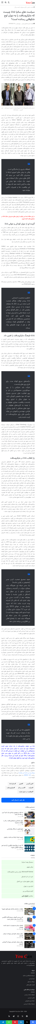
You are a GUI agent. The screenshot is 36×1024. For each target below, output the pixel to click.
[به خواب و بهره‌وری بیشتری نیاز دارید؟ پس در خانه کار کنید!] (29, 815)
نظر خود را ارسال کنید (18, 800)
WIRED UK (27, 775)
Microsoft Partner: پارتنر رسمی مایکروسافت (20, 872)
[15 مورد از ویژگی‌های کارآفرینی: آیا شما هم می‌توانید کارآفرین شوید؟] (29, 848)
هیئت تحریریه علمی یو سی (27, 23)
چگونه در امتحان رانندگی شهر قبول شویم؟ (12, 909)
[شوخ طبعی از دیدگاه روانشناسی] (29, 831)
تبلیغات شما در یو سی (29, 995)
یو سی (33, 961)
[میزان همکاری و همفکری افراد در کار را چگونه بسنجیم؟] (29, 823)
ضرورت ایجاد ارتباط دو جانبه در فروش (13, 837)
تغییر (20, 784)
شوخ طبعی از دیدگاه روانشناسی (15, 829)
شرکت (30, 788)
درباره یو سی (32, 979)
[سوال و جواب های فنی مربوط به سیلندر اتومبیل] (29, 936)
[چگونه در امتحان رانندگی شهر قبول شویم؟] (29, 911)
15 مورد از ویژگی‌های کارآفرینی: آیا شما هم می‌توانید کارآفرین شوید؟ (12, 847)
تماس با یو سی (31, 998)
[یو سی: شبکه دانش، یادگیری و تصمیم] (27, 2)
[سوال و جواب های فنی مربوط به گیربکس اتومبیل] (29, 944)
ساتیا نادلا (12, 784)
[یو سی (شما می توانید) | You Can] (18, 956)
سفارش (27, 896)
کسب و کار (17, 7)
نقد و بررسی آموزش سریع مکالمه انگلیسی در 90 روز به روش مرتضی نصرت (12, 918)
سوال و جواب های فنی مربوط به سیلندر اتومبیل (13, 935)
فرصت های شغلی (30, 985)
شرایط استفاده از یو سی (29, 1004)
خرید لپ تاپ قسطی (27, 877)
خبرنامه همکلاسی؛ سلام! (29, 976)
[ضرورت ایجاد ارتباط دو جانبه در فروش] (29, 839)
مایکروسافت (10, 788)
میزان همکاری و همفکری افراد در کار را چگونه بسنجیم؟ (13, 822)
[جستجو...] (5, 3)
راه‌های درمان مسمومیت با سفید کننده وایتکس (13, 927)
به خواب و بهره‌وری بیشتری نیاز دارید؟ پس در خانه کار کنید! (12, 813)
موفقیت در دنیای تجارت (25, 792)
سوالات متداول (31, 982)
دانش (28, 7)
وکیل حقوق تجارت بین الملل (25, 881)
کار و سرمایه (23, 7)
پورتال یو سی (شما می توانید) (27, 773)
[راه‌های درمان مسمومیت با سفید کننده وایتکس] (29, 928)
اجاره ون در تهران (28, 886)
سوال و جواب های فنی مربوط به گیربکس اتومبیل (12, 943)
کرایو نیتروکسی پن (28, 891)
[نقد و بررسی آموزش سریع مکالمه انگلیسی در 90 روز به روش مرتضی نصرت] (29, 919)
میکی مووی (30, 867)
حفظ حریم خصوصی (30, 1001)
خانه (32, 7)
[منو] (2, 3)
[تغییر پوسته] (9, 3)
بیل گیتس (29, 784)
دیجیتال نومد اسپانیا (27, 862)
